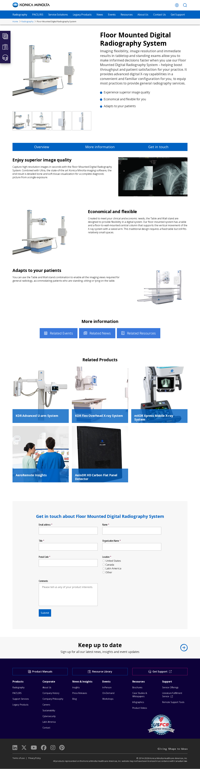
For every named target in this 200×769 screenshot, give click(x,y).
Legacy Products (82, 14)
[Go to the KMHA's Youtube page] (33, 747)
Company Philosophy (52, 698)
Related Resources (141, 333)
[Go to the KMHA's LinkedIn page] (14, 747)
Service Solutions (58, 14)
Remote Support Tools (173, 702)
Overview (41, 146)
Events (112, 14)
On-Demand (108, 693)
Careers (46, 704)
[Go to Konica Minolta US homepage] (31, 4)
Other (108, 572)
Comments (43, 581)
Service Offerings (170, 687)
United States (113, 560)
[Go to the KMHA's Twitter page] (24, 747)
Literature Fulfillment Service (172, 695)
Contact (46, 727)
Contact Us (159, 14)
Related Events (61, 333)
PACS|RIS (37, 14)
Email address (45, 524)
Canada (109, 564)
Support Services (20, 698)
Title (40, 540)
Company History (50, 693)
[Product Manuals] (5, 36)
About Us (143, 14)
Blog (74, 698)
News (100, 14)
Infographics (138, 702)
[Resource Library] (5, 47)
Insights (76, 687)
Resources (126, 14)
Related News (100, 333)
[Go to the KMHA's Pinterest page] (62, 747)
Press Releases (79, 693)
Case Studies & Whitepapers (139, 695)
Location (106, 557)
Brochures (137, 687)
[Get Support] (5, 57)
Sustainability (48, 710)
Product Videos (139, 707)
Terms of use (18, 758)
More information (100, 146)
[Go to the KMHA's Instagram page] (52, 747)
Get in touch (158, 146)
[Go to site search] (185, 5)
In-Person (106, 687)
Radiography (19, 14)
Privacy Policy (34, 758)
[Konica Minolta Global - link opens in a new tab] (176, 5)
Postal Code (44, 557)
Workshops (107, 698)
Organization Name (110, 540)
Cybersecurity (49, 716)
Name (105, 524)
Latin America (113, 568)
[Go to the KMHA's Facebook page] (44, 747)
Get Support (178, 14)
